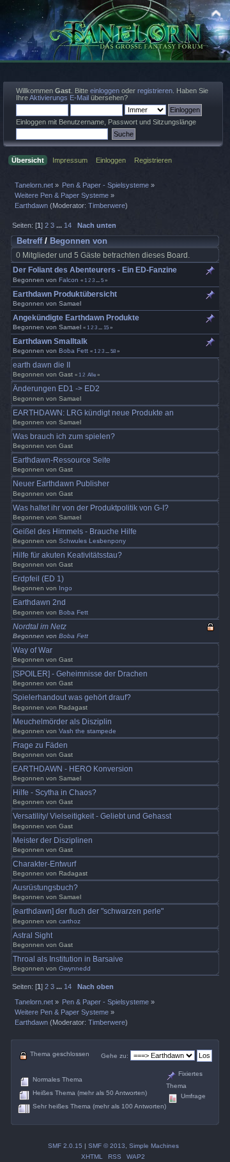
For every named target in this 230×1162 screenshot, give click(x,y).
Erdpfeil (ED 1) (38, 578)
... (60, 225)
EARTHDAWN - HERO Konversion (73, 768)
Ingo (65, 588)
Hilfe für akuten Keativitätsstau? (67, 555)
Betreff (29, 241)
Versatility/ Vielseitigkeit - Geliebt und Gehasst (92, 816)
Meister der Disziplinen (53, 840)
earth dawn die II (41, 365)
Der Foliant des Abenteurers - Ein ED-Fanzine (95, 269)
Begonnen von (78, 241)
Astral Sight (32, 935)
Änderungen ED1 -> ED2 (56, 388)
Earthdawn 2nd (39, 602)
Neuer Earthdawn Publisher (61, 483)
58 (113, 351)
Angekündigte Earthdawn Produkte (76, 317)
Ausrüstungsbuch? (45, 887)
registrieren (154, 90)
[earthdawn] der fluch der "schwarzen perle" (88, 911)
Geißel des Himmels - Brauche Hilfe (75, 531)
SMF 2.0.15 (65, 1145)
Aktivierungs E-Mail (59, 97)
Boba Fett (73, 350)
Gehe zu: (114, 1055)
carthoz (69, 921)
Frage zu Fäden (40, 745)
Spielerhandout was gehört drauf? (72, 697)
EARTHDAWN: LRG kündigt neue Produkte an (93, 412)
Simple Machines (154, 1145)
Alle (92, 374)
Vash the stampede (87, 730)
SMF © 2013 (106, 1145)
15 (106, 327)
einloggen (104, 90)
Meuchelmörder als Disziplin (62, 721)
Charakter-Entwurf (44, 864)
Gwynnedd (75, 968)
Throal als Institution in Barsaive (68, 959)
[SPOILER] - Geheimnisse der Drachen (80, 673)
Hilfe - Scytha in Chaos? (54, 792)
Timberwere (106, 205)
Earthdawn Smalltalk (50, 341)
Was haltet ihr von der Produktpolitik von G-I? (91, 507)
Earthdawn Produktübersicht (65, 294)
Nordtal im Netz (39, 626)
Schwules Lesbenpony (92, 540)
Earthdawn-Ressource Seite (62, 460)
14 (68, 225)
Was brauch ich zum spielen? (64, 436)
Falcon (69, 279)
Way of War (32, 650)
